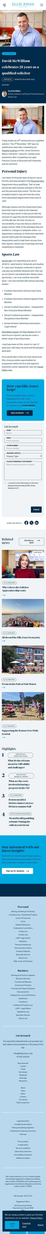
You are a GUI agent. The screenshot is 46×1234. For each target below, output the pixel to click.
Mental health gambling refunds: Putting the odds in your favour (21, 821)
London (23, 1066)
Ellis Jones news (9, 53)
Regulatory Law (23, 1012)
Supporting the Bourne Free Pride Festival (20, 732)
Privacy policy (23, 1141)
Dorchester (23, 1072)
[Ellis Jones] (23, 5)
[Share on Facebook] (26, 523)
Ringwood (23, 1075)
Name (9, 430)
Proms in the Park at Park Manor (19, 683)
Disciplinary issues (10, 332)
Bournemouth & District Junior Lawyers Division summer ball (21, 803)
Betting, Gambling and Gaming (20, 813)
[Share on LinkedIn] (37, 523)
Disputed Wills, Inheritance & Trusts (20, 755)
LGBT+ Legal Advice (23, 1008)
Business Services (23, 979)
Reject (41, 1225)
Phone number (12, 445)
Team (23, 1091)
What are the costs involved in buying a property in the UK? (19, 784)
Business (23, 970)
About (23, 1088)
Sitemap (23, 1134)
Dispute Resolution (23, 925)
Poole (23, 1069)
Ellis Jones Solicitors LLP (15, 1176)
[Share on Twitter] (31, 523)
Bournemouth (23, 1063)
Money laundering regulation (23, 1128)
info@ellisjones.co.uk (23, 1053)
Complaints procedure (23, 1124)
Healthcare (23, 998)
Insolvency (23, 1002)
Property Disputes (23, 951)
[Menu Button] (42, 5)
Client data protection (23, 1151)
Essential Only (26, 1225)
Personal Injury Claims (23, 948)
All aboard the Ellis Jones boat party (21, 637)
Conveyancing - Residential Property (21, 775)
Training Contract (10, 150)
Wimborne (23, 1081)
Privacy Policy (36, 1218)
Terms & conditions (23, 1148)
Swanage (23, 1078)
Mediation (23, 941)
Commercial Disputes (23, 982)
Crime (23, 921)
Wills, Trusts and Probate (23, 961)
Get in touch (23, 1035)
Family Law (23, 931)
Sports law (7, 261)
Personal (23, 906)
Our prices (23, 1100)
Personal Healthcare (23, 945)
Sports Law (23, 958)
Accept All (12, 1225)
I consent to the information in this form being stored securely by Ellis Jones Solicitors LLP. (23, 485)
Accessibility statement (23, 1155)
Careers (23, 1097)
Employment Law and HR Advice (23, 995)
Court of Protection (23, 918)
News (23, 1094)
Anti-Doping (28, 332)
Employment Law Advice (23, 928)
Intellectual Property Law (23, 1005)
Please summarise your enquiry (20, 461)
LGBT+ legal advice (23, 938)
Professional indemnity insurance (23, 1131)
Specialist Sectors (23, 955)
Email (10, 438)
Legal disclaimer (23, 1121)
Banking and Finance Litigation (23, 975)
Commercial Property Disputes (23, 988)
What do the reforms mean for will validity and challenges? (19, 764)
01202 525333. (28, 405)
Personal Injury (37, 181)
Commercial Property (23, 985)
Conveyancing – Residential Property (23, 915)
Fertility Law (23, 935)
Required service (13, 453)
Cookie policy (23, 1145)
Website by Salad (23, 1158)
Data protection (23, 992)
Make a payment (23, 1102)
